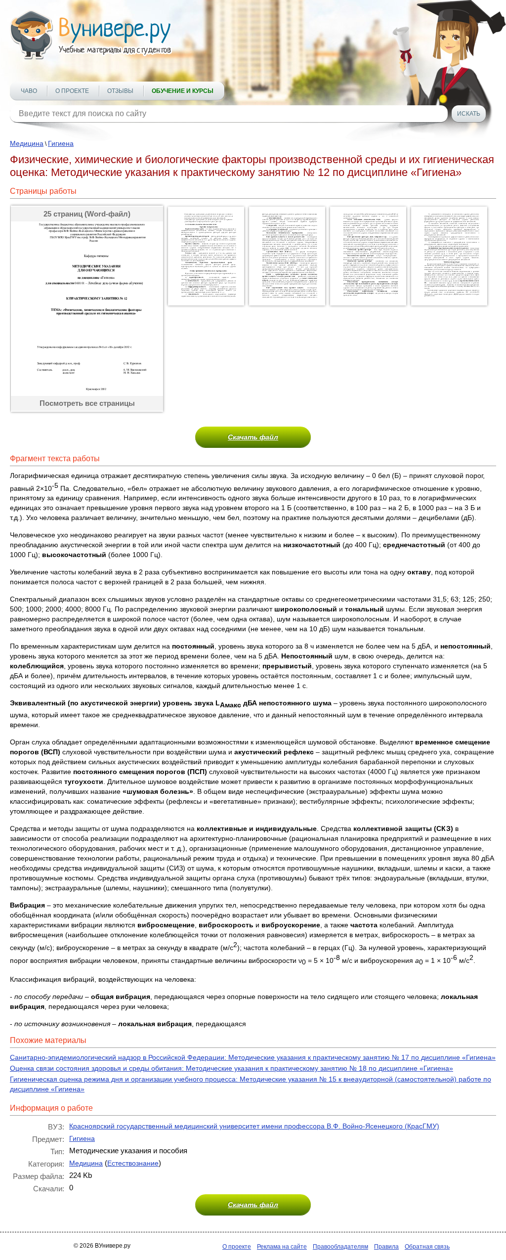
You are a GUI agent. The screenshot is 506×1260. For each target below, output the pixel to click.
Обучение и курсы (182, 90)
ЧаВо (29, 90)
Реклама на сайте (282, 1246)
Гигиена (61, 143)
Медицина (26, 143)
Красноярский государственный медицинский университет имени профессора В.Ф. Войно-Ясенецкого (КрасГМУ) (254, 1126)
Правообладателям (340, 1246)
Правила (386, 1246)
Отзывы (120, 90)
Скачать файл (253, 437)
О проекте (72, 90)
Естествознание (133, 1163)
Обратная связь (427, 1246)
